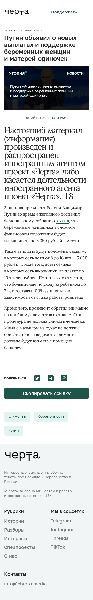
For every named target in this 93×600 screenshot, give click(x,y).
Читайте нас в (46, 118)
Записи (10, 30)
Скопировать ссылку (47, 393)
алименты (17, 416)
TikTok (58, 547)
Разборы (14, 530)
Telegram (61, 520)
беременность (51, 416)
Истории (14, 521)
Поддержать (64, 11)
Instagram (62, 529)
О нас (10, 556)
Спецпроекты (19, 547)
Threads (60, 538)
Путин (13, 430)
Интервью (15, 538)
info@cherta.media (23, 583)
